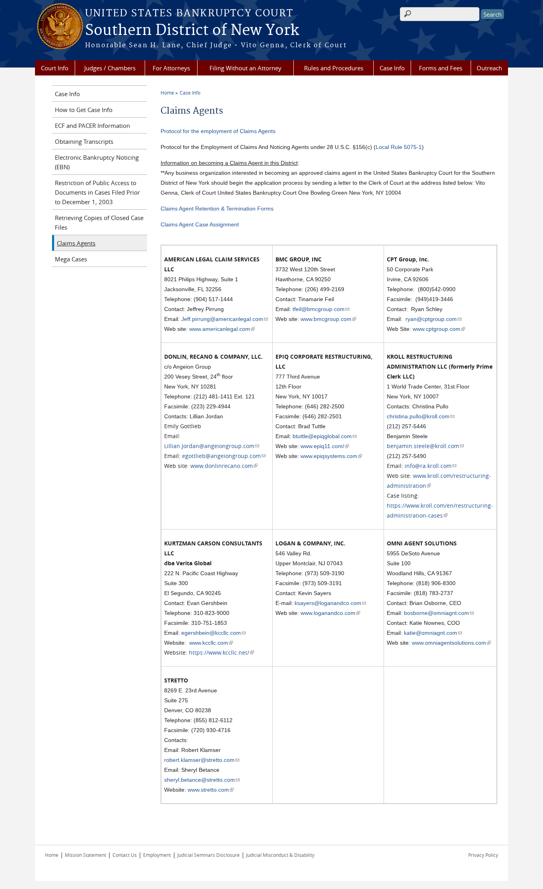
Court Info (54, 68)
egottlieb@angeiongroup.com (224, 456)
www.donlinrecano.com (224, 466)
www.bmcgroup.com (328, 319)
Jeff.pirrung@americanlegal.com (224, 319)
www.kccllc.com (211, 643)
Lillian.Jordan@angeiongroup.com (211, 446)
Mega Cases (71, 259)
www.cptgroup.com (439, 329)
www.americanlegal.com (222, 329)
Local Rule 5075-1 (399, 147)
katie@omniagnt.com (433, 633)
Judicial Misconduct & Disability (280, 855)
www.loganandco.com (330, 613)
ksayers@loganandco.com (330, 603)
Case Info (392, 68)
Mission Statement (85, 855)
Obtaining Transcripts (84, 141)
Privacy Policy (483, 855)
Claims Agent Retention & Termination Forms (217, 208)
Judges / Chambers (110, 68)
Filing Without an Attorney (245, 68)
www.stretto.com (211, 790)
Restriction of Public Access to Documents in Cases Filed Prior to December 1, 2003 (97, 192)
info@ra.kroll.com (430, 466)
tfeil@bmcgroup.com (321, 309)
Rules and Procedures (333, 68)
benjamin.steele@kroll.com (425, 446)
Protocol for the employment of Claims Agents (218, 131)
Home (167, 92)
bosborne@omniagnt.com (439, 613)
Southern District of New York (192, 30)
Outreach (489, 68)
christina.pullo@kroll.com (420, 416)
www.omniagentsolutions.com (451, 643)
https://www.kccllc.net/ (221, 652)
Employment (157, 855)
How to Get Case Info (83, 110)
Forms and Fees (440, 68)
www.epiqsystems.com (331, 456)
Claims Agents (76, 243)
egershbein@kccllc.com (213, 633)
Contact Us (124, 855)
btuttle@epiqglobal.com (325, 436)
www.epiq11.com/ (325, 446)
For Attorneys (171, 68)
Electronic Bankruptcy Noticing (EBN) (97, 162)
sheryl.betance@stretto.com (202, 780)
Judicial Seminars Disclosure (208, 855)
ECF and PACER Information (92, 125)
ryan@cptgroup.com (433, 319)
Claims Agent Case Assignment (200, 224)
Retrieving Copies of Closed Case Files (99, 222)
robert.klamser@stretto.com (201, 760)
